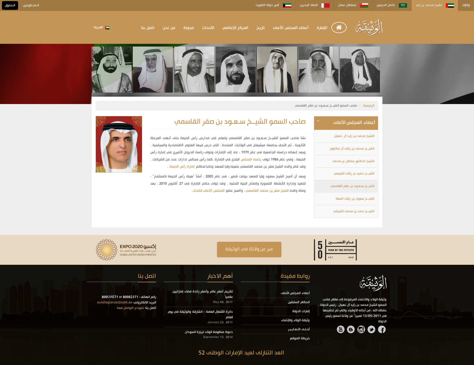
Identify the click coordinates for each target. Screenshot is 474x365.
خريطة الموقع (300, 338)
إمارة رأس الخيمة (181, 166)
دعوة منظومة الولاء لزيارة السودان (209, 332)
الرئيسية (368, 106)
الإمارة (322, 27)
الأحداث (208, 27)
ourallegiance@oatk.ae (114, 303)
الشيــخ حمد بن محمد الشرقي (353, 211)
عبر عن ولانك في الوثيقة (249, 249)
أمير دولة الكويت (268, 5)
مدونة (189, 27)
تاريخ (260, 27)
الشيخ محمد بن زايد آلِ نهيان (354, 136)
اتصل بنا (147, 27)
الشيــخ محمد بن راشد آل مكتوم (352, 149)
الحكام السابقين (299, 302)
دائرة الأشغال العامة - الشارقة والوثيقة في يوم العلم (200, 314)
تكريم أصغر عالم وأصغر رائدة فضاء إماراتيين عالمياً (203, 294)
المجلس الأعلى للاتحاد (209, 191)
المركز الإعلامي (235, 27)
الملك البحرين (309, 5)
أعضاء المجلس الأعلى (291, 27)
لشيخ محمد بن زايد (429, 5)
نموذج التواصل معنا (130, 308)
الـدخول (10, 5)
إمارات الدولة (301, 311)
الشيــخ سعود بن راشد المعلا (355, 199)
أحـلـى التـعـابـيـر (299, 329)
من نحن (169, 27)
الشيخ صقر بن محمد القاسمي (267, 191)
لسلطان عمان (347, 5)
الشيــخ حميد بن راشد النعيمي (354, 174)
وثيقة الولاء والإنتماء (295, 320)
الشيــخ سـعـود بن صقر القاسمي (352, 186)
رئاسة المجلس (251, 159)
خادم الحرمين (386, 5)
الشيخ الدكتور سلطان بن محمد (353, 161)
